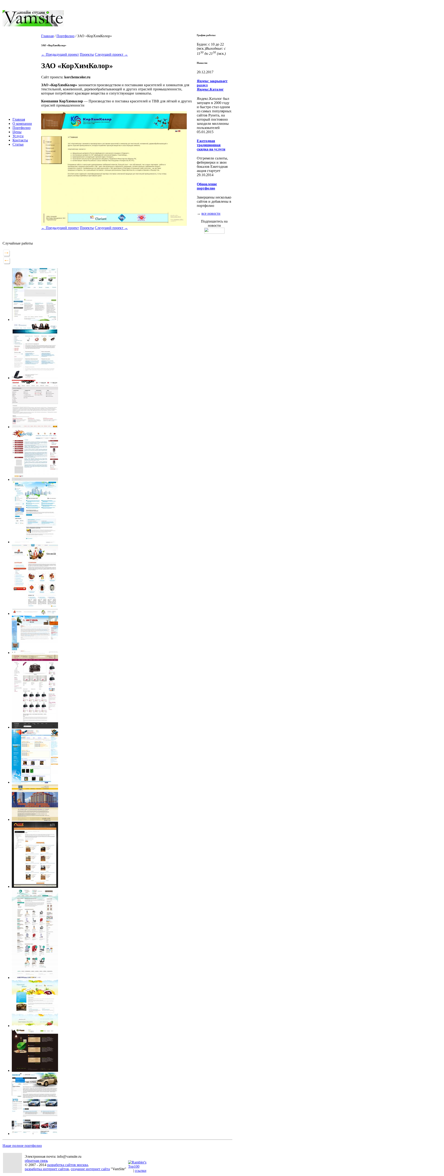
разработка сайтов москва (67, 1165)
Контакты (20, 140)
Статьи (18, 144)
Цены (17, 132)
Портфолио (21, 128)
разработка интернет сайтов (47, 1169)
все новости (210, 213)
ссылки (140, 1171)
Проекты (87, 54)
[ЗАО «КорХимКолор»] (114, 225)
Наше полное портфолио (22, 1146)
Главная (18, 119)
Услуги (18, 136)
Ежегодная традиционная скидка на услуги (211, 145)
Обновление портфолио (207, 186)
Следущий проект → (111, 54)
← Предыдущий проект (60, 54)
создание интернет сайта (90, 1169)
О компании (22, 124)
